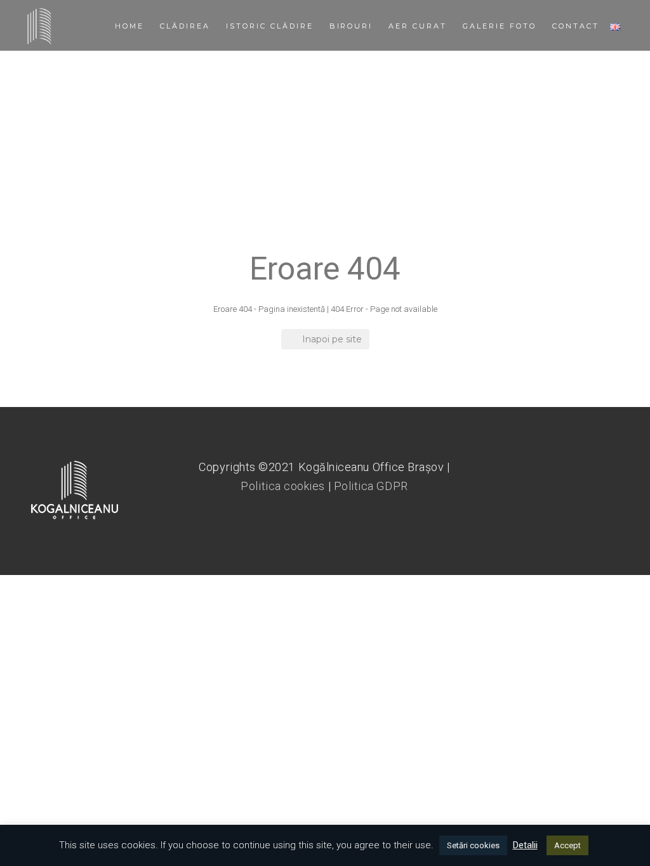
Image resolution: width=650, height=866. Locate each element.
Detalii (525, 845)
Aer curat (417, 26)
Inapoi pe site (332, 339)
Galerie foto (499, 26)
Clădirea (185, 26)
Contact (575, 26)
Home (129, 26)
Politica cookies (283, 486)
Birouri (351, 26)
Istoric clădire (270, 26)
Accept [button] (567, 845)
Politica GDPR (371, 486)
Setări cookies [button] (473, 845)
